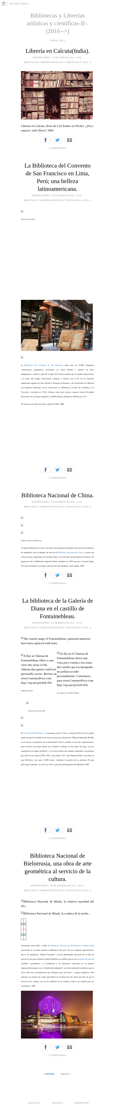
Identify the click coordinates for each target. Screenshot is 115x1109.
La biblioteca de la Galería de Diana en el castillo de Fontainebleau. (57, 608)
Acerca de (34, 1103)
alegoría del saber (85, 959)
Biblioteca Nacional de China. (57, 495)
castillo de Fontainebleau (33, 733)
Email (69, 140)
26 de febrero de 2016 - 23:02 (66, 885)
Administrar (81, 1103)
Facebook (45, 140)
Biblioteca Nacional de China (70, 552)
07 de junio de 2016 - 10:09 (66, 57)
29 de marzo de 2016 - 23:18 (67, 195)
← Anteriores (49, 1074)
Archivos (57, 1103)
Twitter (57, 140)
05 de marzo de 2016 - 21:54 (67, 502)
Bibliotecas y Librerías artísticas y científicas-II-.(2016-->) (57, 62)
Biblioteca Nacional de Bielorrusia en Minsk (69, 945)
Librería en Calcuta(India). (58, 50)
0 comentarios (57, 148)
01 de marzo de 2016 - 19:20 (67, 623)
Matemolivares (19, 4)
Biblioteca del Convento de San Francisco (43, 365)
